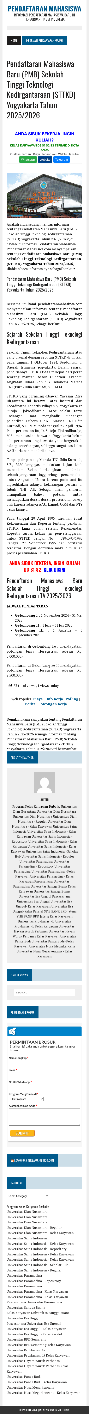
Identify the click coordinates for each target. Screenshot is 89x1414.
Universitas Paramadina (36, 861)
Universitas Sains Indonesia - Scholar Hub (38, 1265)
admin (44, 799)
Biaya (38, 698)
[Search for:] (45, 992)
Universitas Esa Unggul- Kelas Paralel (34, 1334)
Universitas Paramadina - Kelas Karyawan (37, 1291)
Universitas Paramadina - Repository (34, 1281)
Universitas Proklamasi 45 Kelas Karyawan (38, 1355)
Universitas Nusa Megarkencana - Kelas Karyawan (44, 1392)
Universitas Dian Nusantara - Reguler (34, 1227)
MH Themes (64, 1410)
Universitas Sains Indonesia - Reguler (48, 856)
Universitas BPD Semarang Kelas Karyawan (39, 1344)
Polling (72, 698)
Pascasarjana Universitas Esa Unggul (34, 1323)
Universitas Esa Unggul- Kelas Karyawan (36, 1328)
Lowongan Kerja (52, 703)
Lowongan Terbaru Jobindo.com (34, 1160)
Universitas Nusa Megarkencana (52, 946)
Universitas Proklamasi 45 (36, 921)
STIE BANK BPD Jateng (60, 911)
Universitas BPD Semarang (26, 1339)
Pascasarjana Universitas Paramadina (34, 1302)
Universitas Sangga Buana (49, 886)
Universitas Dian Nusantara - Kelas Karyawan (40, 1232)
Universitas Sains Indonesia (27, 1238)
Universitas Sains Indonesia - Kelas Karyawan (40, 1243)
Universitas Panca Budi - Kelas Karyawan (37, 1382)
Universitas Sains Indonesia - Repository (36, 1248)
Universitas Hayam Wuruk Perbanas (33, 1360)
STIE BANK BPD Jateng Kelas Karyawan (44, 916)
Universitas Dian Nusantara (56, 811)
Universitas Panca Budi (24, 1376)
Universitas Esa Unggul (35, 896)
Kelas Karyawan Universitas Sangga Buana (38, 1312)
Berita (30, 703)
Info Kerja (54, 698)
